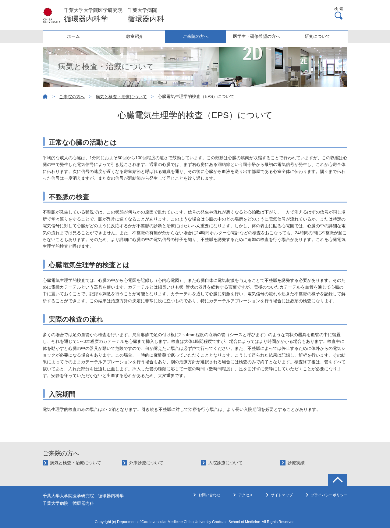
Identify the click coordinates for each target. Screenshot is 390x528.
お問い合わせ (209, 495)
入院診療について (225, 462)
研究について (317, 36)
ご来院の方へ (195, 36)
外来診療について (146, 462)
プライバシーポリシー (329, 495)
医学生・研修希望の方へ (256, 36)
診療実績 (296, 462)
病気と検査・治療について (121, 96)
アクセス (245, 495)
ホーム (73, 36)
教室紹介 (134, 36)
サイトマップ (282, 495)
